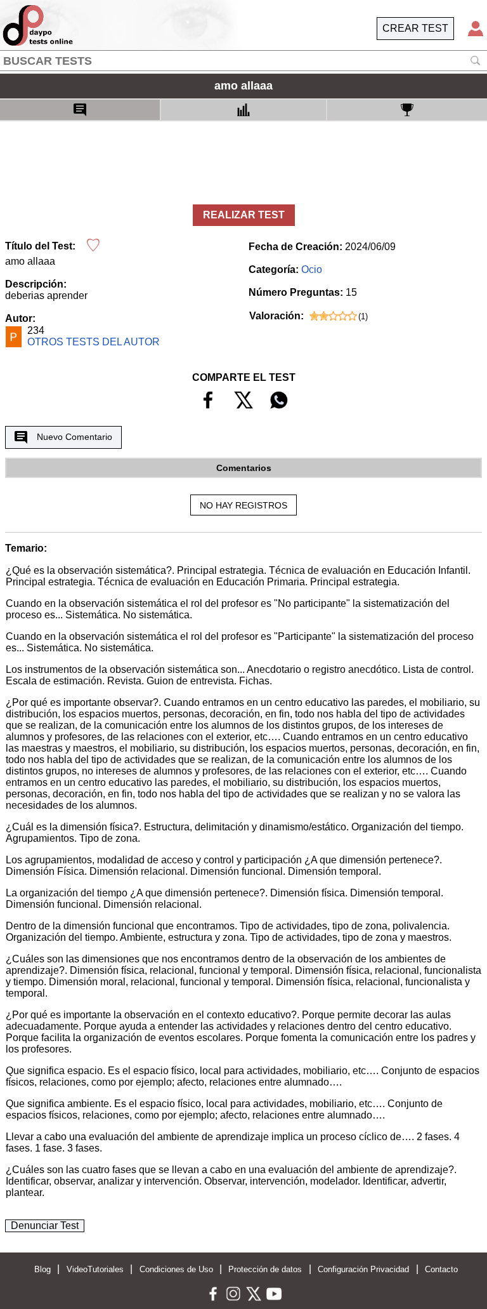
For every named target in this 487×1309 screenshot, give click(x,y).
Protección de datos (265, 1269)
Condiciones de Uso (176, 1269)
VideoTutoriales (95, 1269)
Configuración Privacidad (363, 1269)
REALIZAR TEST (244, 214)
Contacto (441, 1269)
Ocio (311, 269)
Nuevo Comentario (74, 437)
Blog (42, 1269)
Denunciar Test (45, 1225)
